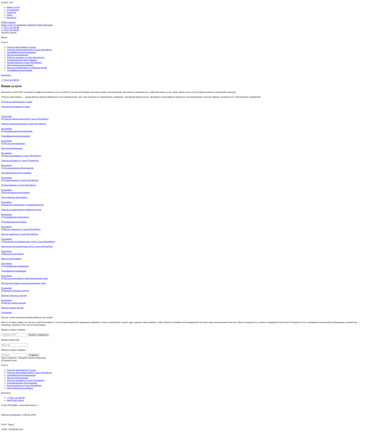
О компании (13, 10)
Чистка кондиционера (17, 55)
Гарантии (11, 12)
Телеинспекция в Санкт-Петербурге (24, 62)
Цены (9, 15)
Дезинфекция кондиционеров (21, 52)
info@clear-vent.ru (15, 400)
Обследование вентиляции (20, 65)
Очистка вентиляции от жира (21, 47)
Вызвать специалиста (38, 335)
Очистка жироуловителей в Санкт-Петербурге (29, 49)
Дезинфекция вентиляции (19, 70)
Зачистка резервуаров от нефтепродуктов (27, 67)
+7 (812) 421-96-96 (10, 27)
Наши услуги (13, 7)
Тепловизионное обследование (22, 60)
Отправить (33, 355)
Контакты (11, 17)
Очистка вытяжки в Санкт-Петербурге (25, 57)
